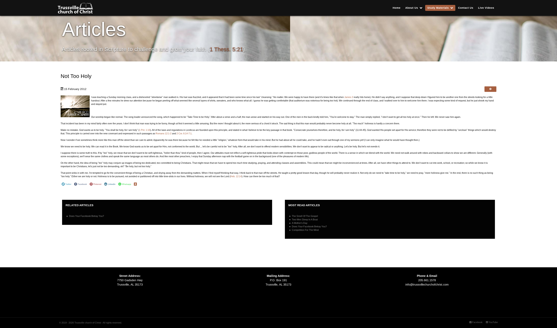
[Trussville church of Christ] (75, 7)
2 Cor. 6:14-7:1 (184, 133)
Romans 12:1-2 (163, 133)
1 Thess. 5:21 (226, 49)
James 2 (348, 97)
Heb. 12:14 (236, 176)
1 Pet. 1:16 (144, 130)
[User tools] (490, 89)
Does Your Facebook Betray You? (86, 216)
